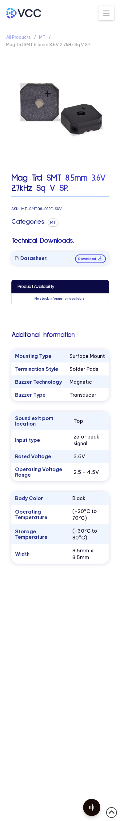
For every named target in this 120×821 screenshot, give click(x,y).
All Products (18, 37)
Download (87, 259)
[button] (106, 13)
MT (42, 37)
